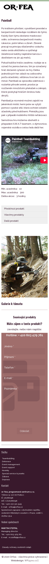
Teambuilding (8, 458)
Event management (11, 464)
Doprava (6, 479)
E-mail (8, 378)
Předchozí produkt (14, 208)
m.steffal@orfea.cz (17, 537)
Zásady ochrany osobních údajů (16, 547)
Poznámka (11, 388)
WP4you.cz (30, 560)
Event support (8, 467)
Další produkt (11, 220)
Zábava (5, 476)
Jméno (9, 346)
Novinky (5, 470)
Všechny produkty (14, 214)
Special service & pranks (13, 473)
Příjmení (9, 357)
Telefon (9, 367)
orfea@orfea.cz (16, 507)
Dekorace (6, 461)
